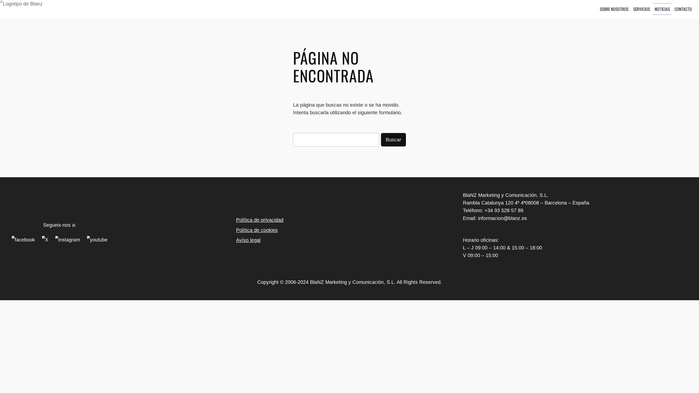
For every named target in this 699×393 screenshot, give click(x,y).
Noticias (662, 9)
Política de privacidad (259, 220)
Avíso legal (248, 240)
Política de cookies (257, 230)
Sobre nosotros (614, 9)
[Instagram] (67, 239)
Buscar (393, 139)
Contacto (683, 9)
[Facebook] (23, 239)
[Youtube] (97, 239)
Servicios (641, 9)
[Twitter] (45, 239)
